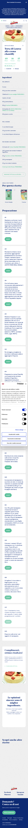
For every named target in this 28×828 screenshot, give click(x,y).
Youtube (20, 794)
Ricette (7, 25)
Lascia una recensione (10, 63)
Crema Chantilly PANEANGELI (17, 147)
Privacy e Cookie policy (18, 817)
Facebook (7, 792)
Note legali (9, 817)
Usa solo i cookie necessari (14, 443)
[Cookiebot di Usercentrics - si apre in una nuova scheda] (18, 384)
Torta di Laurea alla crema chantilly (14, 27)
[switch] (24, 414)
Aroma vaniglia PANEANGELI (16, 94)
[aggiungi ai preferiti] (23, 45)
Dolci (12, 25)
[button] (22, 45)
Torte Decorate (19, 25)
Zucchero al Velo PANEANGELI (13, 156)
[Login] (24, 20)
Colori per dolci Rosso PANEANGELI (12, 167)
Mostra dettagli (19, 429)
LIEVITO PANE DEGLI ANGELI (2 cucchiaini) (11, 109)
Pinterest (7, 794)
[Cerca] (26, 20)
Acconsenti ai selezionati (14, 438)
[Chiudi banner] (25, 383)
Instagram (20, 792)
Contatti (4, 817)
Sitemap (20, 819)
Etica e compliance (13, 819)
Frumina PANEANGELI (12, 105)
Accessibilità (5, 819)
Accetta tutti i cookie (14, 434)
